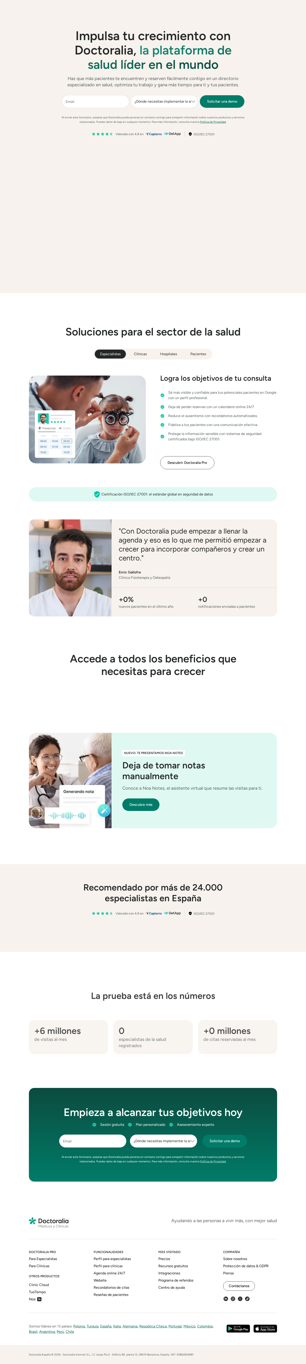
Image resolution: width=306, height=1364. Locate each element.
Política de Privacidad (213, 121)
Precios (157, 9)
